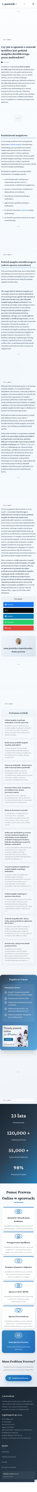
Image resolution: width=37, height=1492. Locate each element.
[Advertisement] (18, 25)
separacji (24, 210)
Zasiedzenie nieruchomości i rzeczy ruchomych (20, 1003)
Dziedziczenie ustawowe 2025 (18, 998)
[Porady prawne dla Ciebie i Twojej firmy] (15, 1046)
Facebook (10, 604)
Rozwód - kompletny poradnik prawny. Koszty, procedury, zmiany (20, 993)
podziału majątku (15, 144)
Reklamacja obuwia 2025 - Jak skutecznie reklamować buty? (18, 1010)
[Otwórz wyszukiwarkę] (24, 4)
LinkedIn (10, 616)
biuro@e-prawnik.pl (9, 1467)
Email (9, 628)
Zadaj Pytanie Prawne (20, 1378)
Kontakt (4, 1462)
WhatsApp (10, 622)
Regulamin (5, 1452)
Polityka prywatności (9, 1457)
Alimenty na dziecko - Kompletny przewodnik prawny (19, 1016)
